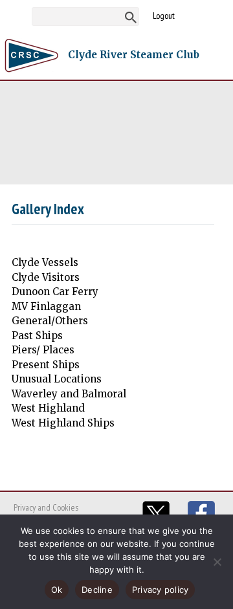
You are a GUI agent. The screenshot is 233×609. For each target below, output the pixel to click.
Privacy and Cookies (46, 507)
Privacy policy (160, 589)
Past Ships (37, 335)
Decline (97, 589)
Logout (164, 15)
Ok (57, 589)
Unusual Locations (57, 379)
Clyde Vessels (45, 262)
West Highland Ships (63, 423)
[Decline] (216, 561)
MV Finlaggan (46, 306)
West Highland (48, 408)
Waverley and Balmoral (69, 394)
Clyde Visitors (46, 277)
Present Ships (46, 365)
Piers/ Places (43, 350)
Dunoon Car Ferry (55, 291)
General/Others (50, 321)
